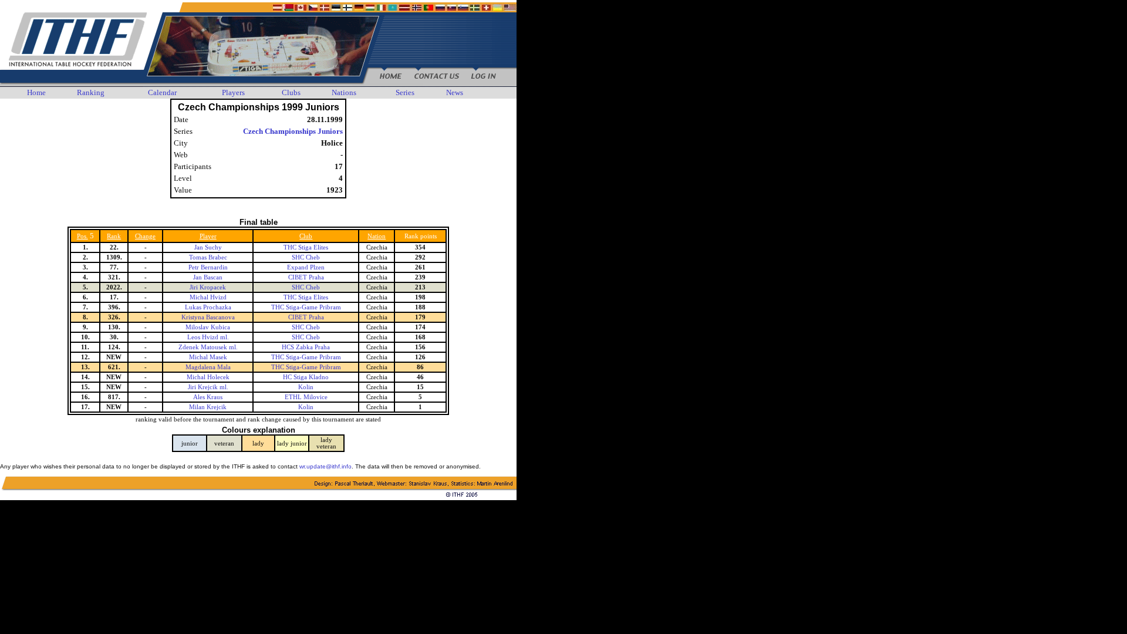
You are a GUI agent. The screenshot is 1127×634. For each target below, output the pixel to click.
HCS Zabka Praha (306, 347)
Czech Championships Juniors (293, 131)
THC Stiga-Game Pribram (306, 307)
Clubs (291, 92)
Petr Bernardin (208, 267)
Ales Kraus (207, 397)
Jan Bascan (207, 277)
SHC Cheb (306, 257)
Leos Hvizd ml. (208, 337)
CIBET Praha (306, 277)
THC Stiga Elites (306, 247)
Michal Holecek (208, 377)
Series (405, 92)
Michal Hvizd (208, 297)
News (454, 92)
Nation (376, 236)
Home (36, 92)
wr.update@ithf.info (325, 466)
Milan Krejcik (208, 407)
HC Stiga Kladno (306, 377)
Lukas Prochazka (208, 307)
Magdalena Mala (208, 367)
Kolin (305, 387)
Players (233, 92)
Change (145, 236)
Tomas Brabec (208, 257)
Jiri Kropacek (208, 287)
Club (305, 236)
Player (208, 236)
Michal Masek (208, 357)
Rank (114, 236)
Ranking (90, 92)
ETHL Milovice (306, 397)
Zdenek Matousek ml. (208, 347)
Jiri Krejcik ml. (208, 387)
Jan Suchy (208, 247)
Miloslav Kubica (207, 327)
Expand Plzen (306, 267)
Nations (344, 92)
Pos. (82, 236)
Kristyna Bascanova (208, 317)
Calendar (162, 92)
